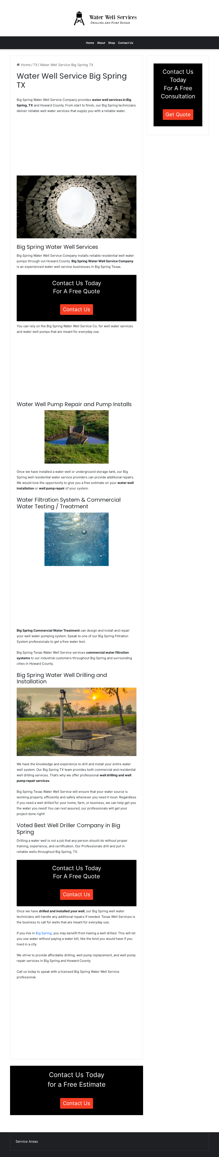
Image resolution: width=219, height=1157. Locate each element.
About (101, 42)
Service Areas (27, 1141)
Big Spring (44, 933)
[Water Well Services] (109, 18)
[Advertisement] (76, 145)
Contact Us (125, 42)
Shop (111, 42)
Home (90, 42)
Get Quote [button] (178, 114)
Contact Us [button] (76, 309)
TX (35, 65)
